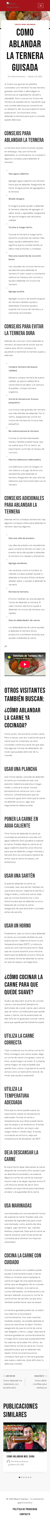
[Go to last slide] (8, 1449)
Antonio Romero (18, 77)
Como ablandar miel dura (20, 1456)
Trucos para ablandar (25, 24)
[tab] (19, 1477)
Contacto (25, 1514)
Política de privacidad (25, 1509)
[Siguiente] (41, 1449)
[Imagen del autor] (8, 1461)
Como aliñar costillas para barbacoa (40, 1382)
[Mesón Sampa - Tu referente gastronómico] (13, 5)
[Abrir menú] (40, 5)
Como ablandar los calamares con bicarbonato (12, 1382)
